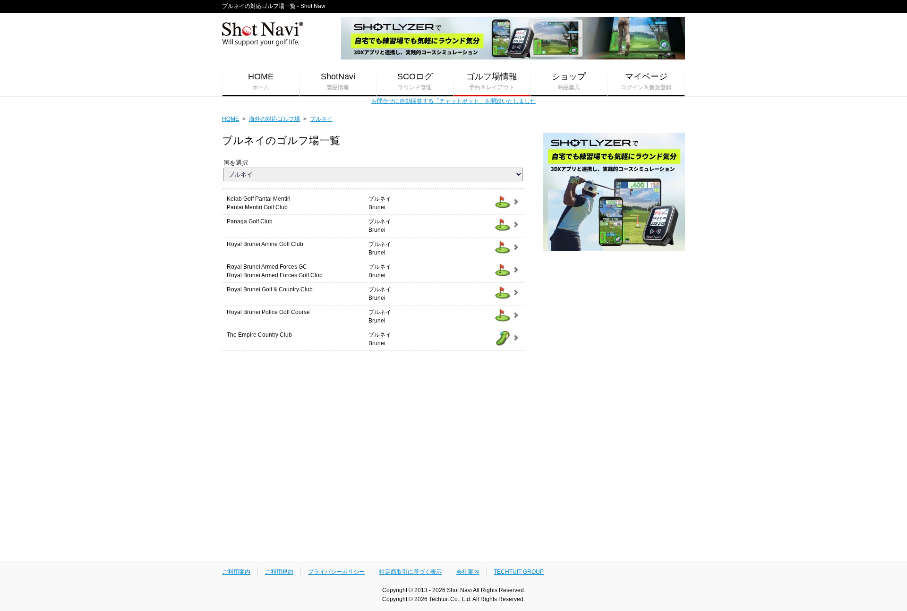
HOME (261, 81)
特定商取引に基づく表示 (410, 572)
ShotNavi (338, 81)
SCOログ (415, 81)
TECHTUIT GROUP (519, 572)
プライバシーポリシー (336, 572)
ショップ (569, 81)
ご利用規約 (279, 572)
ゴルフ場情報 (491, 81)
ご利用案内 (236, 572)
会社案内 (467, 572)
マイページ (646, 81)
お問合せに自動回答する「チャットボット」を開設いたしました (453, 101)
